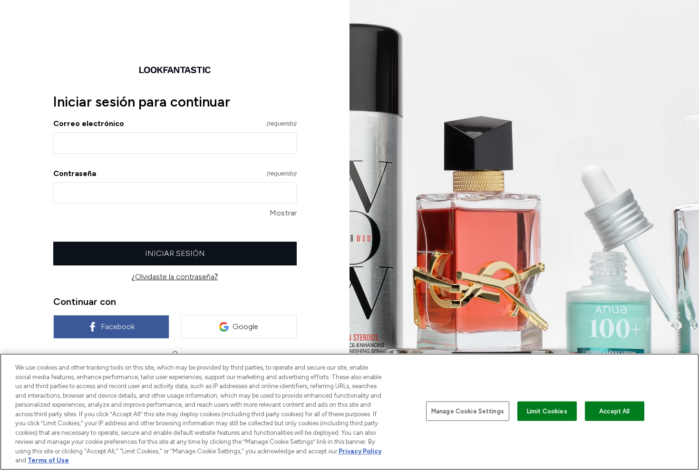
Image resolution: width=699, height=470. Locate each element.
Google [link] (245, 326)
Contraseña (175, 173)
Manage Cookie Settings (467, 410)
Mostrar (283, 212)
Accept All (614, 410)
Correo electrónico (175, 123)
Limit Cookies (547, 410)
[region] (349, 411)
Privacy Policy (360, 451)
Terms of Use (48, 460)
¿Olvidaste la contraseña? (175, 276)
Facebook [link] (118, 326)
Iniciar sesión (175, 253)
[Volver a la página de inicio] (175, 70)
